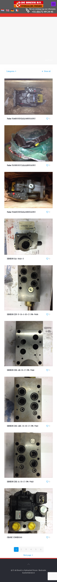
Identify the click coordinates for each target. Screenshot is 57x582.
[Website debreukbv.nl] (28, 4)
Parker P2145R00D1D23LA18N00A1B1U (21, 119)
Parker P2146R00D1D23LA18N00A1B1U (21, 212)
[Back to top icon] (28, 564)
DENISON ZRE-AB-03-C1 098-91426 (20, 370)
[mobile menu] (53, 4)
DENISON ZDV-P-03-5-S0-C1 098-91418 (22, 314)
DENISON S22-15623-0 (15, 259)
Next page (27, 555)
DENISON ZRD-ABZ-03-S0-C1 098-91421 (22, 426)
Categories (10, 71)
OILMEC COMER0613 (14, 537)
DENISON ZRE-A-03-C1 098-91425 (20, 482)
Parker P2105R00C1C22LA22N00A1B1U (21, 165)
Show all (47, 71)
